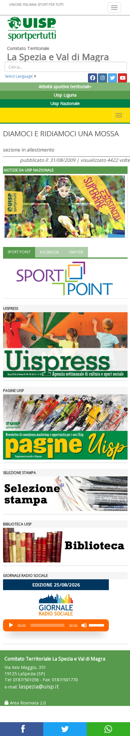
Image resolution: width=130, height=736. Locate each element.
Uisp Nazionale (65, 103)
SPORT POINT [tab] (19, 251)
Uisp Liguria (65, 95)
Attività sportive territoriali (64, 86)
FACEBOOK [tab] (49, 252)
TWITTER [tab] (76, 252)
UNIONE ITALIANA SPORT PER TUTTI (36, 4)
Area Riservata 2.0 (27, 703)
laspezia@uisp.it (39, 686)
